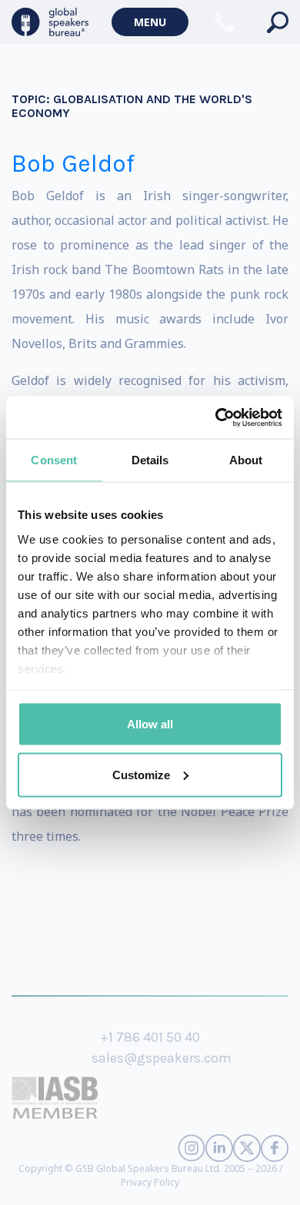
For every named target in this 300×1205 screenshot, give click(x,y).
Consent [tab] (54, 460)
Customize (141, 774)
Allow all (150, 724)
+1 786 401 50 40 (150, 1037)
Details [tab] (150, 460)
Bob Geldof (73, 163)
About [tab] (246, 460)
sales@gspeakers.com (162, 1057)
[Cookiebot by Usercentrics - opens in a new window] (215, 417)
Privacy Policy (150, 1182)
